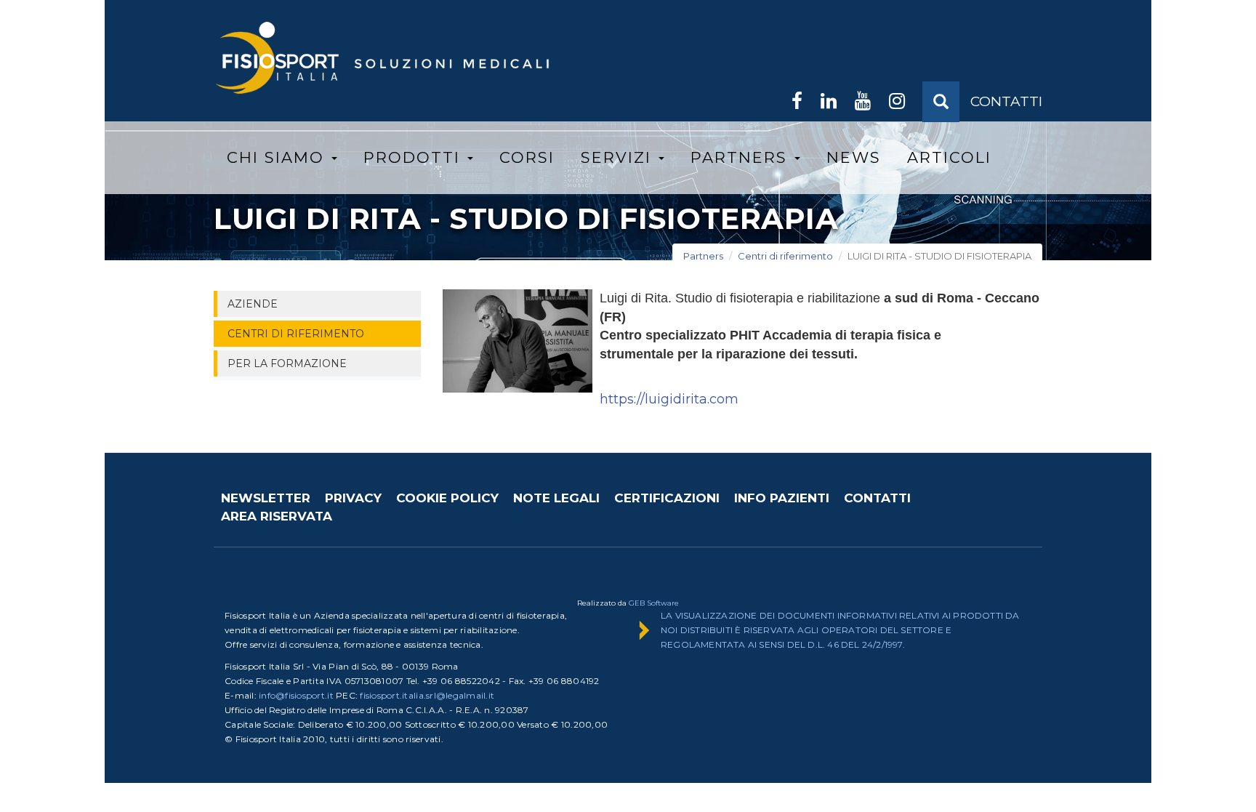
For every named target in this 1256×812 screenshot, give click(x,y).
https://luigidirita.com (669, 399)
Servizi (619, 157)
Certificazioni (667, 498)
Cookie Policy (447, 498)
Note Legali (556, 498)
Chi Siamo (278, 157)
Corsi (527, 157)
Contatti (877, 498)
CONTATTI (1006, 101)
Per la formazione (287, 363)
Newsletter (265, 498)
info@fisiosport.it (296, 695)
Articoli (949, 157)
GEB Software (654, 603)
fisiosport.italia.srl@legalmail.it (427, 695)
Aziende (253, 303)
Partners (742, 157)
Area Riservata (276, 516)
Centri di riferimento (785, 256)
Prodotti (414, 157)
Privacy (353, 498)
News (853, 157)
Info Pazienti (781, 498)
